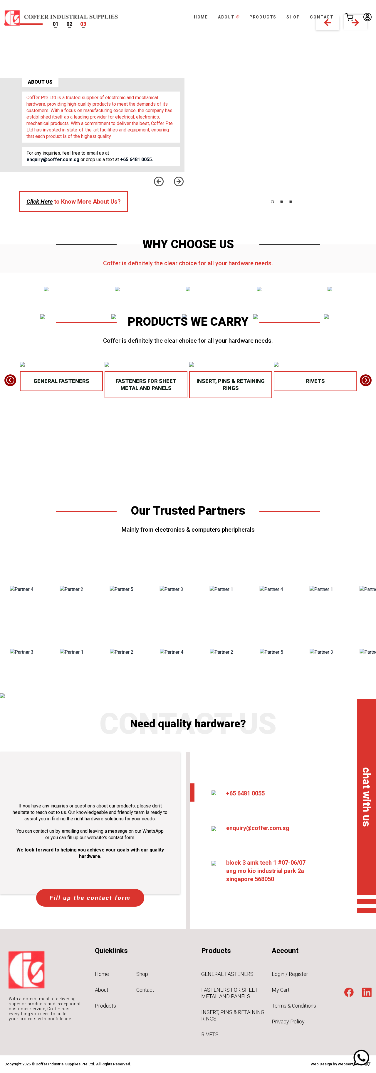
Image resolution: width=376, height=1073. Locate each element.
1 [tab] (272, 201)
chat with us (366, 797)
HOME (201, 17)
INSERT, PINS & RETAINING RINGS (231, 384)
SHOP (293, 17)
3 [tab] (290, 201)
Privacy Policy (288, 1021)
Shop (142, 974)
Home (102, 974)
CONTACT (322, 17)
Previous (159, 181)
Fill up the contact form (90, 897)
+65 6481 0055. (136, 159)
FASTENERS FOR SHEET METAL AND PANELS (146, 384)
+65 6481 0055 (245, 793)
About (101, 990)
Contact (145, 990)
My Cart (281, 990)
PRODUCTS (262, 17)
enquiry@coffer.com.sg (52, 159)
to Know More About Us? (73, 201)
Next (179, 181)
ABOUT (227, 17)
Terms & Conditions (294, 1006)
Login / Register (290, 974)
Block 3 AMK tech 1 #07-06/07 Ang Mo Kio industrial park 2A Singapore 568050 (266, 871)
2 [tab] (281, 201)
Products (105, 1006)
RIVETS (315, 381)
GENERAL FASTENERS (61, 381)
